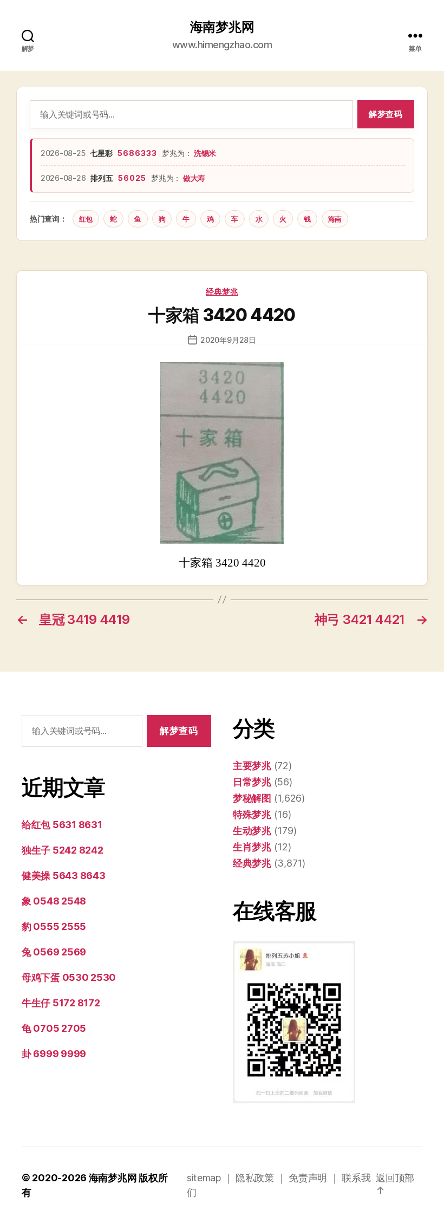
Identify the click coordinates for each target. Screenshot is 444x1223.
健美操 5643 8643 (64, 875)
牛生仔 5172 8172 (61, 1003)
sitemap (204, 1177)
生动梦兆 (252, 830)
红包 (86, 218)
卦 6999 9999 (54, 1053)
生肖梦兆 (252, 847)
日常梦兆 (252, 782)
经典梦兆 (222, 292)
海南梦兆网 (222, 27)
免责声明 (308, 1177)
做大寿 (194, 178)
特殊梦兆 (252, 814)
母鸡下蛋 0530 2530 (69, 977)
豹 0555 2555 (54, 926)
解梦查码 (385, 114)
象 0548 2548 (54, 901)
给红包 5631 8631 (62, 824)
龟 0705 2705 (54, 1028)
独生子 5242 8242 (62, 850)
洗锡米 (205, 153)
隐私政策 (255, 1177)
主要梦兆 (252, 765)
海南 (335, 218)
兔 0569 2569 (54, 952)
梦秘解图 (252, 798)
